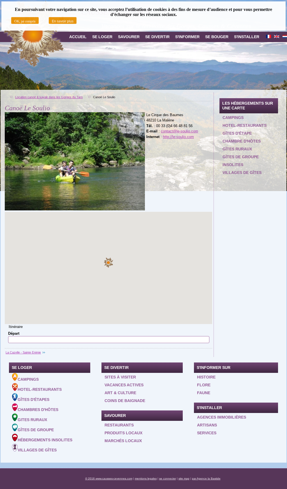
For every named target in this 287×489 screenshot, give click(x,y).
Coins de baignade (125, 400)
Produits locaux (123, 433)
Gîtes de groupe (241, 157)
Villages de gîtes (242, 172)
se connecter (167, 478)
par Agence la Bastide (206, 478)
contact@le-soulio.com (179, 131)
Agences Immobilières (221, 417)
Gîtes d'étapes (33, 399)
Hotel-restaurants (245, 125)
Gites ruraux (32, 419)
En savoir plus (62, 21)
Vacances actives (124, 385)
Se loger (102, 37)
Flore (203, 385)
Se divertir (157, 37)
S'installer (246, 37)
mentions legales (146, 478)
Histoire (206, 377)
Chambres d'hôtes (38, 409)
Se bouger (216, 37)
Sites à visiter (120, 377)
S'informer (187, 37)
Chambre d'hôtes (242, 141)
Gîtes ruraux (237, 149)
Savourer (129, 37)
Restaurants (119, 425)
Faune (203, 393)
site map (184, 478)
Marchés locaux (123, 441)
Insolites (233, 164)
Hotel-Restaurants (40, 389)
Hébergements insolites (45, 440)
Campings (233, 117)
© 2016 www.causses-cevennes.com (108, 478)
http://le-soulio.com (178, 137)
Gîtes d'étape (237, 133)
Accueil (78, 37)
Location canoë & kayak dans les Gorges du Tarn (49, 97)
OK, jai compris (25, 21)
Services (206, 433)
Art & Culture (120, 393)
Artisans (207, 425)
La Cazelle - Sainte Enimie (23, 352)
